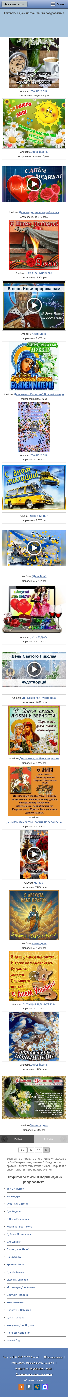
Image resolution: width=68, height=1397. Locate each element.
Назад (18, 1138)
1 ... (23, 1150)
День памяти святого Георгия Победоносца (34, 822)
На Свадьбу (14, 1256)
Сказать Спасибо (17, 1279)
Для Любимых (15, 1272)
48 (31, 1150)
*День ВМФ (39, 576)
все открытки (14, 4)
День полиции (39, 516)
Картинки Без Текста (19, 1226)
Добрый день (39, 152)
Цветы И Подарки (18, 1294)
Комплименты (15, 1302)
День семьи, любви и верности (39, 758)
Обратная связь (53, 1357)
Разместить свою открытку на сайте (32, 1363)
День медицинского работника (39, 212)
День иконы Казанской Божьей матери (39, 394)
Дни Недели (14, 1211)
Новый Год (13, 1340)
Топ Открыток (15, 1188)
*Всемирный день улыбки (38, 1004)
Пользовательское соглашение (34, 1374)
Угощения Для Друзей (20, 1325)
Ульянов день (39, 1125)
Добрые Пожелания (19, 1234)
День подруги (39, 637)
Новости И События (19, 1310)
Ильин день (39, 334)
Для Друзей (14, 1241)
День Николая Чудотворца (39, 698)
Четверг (39, 882)
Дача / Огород (15, 1317)
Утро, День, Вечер (17, 1203)
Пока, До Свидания (18, 1332)
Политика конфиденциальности (32, 1368)
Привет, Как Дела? (18, 1249)
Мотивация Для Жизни (21, 1287)
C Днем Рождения (18, 1219)
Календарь (13, 1196)
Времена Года (15, 1264)
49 (38, 1150)
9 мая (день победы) (39, 273)
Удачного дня (39, 91)
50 (46, 1150)
